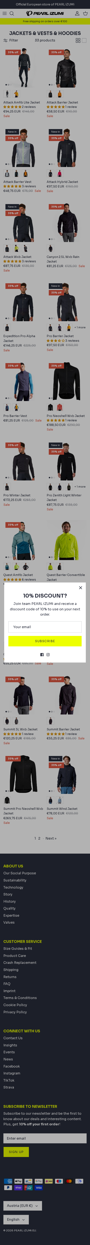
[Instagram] (48, 654)
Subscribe (45, 641)
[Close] (80, 587)
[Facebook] (42, 654)
